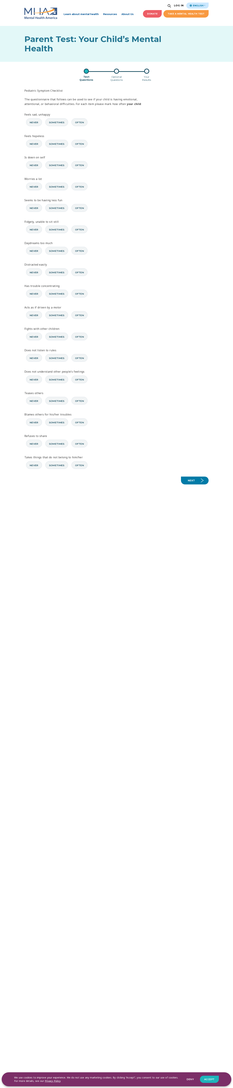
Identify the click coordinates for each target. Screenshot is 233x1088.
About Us (127, 14)
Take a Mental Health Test (186, 13)
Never (34, 122)
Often (79, 122)
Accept (209, 1079)
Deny (190, 1079)
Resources (110, 14)
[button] (169, 6)
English (198, 5)
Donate (152, 13)
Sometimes (56, 122)
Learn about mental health (81, 14)
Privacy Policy (53, 1081)
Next (191, 480)
